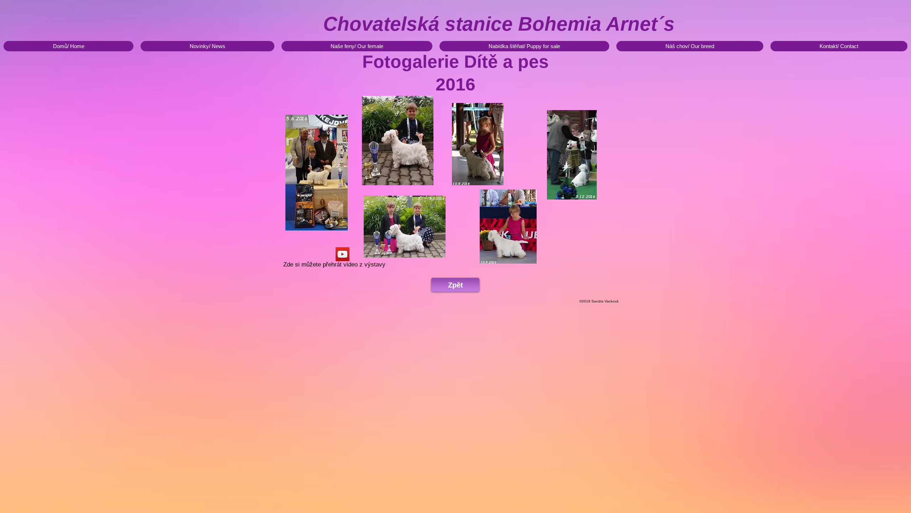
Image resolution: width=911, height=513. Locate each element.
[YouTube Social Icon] (342, 254)
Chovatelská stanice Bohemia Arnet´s (499, 24)
